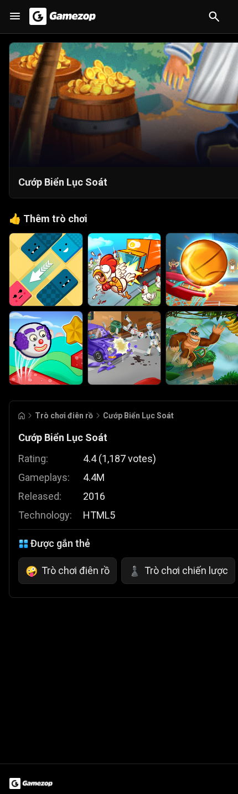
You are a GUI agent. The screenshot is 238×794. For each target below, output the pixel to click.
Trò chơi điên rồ (64, 415)
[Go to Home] (21, 415)
